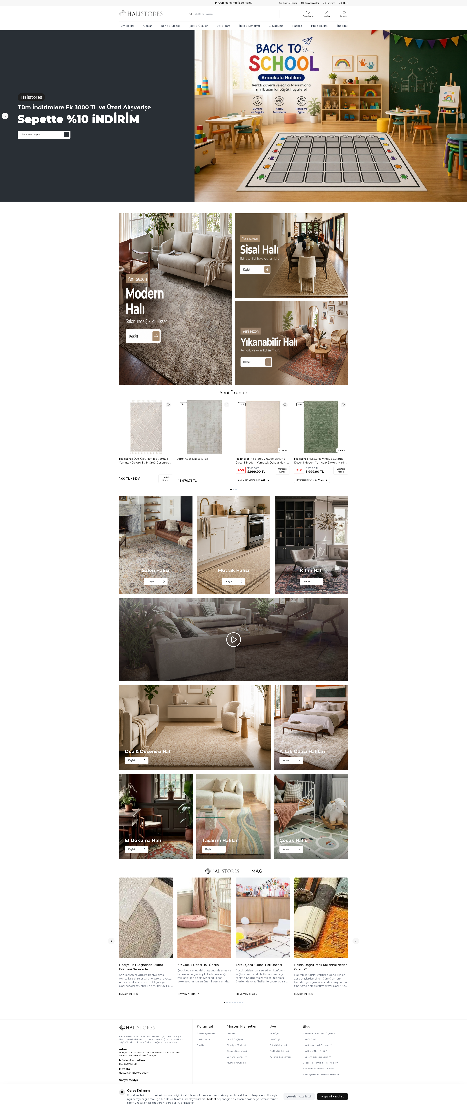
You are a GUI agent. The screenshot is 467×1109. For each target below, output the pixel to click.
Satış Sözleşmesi (278, 1045)
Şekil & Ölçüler (198, 26)
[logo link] (141, 13)
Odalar (147, 26)
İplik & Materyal (249, 26)
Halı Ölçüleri (309, 1039)
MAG (256, 871)
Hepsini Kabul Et (332, 1096)
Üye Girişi (275, 1039)
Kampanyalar (312, 3)
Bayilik (200, 1045)
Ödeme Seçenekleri (237, 1051)
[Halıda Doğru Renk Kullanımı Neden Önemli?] (321, 918)
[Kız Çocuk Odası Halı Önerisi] (204, 918)
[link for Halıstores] (233, 116)
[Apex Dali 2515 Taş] (204, 427)
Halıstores (126, 458)
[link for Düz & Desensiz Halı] (195, 727)
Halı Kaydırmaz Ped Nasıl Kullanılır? (321, 1074)
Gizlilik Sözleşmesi (279, 1051)
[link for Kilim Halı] (311, 545)
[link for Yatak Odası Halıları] (311, 727)
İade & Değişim (235, 1039)
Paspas (297, 26)
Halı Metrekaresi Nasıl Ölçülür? (319, 1033)
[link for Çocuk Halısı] (311, 816)
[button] (5, 116)
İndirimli (342, 26)
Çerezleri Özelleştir (299, 1096)
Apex (181, 458)
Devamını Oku (128, 994)
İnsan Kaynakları (206, 1033)
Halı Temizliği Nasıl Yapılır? (317, 1056)
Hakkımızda (203, 1039)
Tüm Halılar (126, 26)
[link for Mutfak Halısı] (233, 545)
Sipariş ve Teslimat (236, 1045)
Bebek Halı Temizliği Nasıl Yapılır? (320, 1062)
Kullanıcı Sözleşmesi (280, 1056)
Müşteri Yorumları (236, 1062)
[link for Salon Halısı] (155, 545)
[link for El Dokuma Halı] (156, 816)
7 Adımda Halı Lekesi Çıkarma (318, 1068)
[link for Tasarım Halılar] (233, 816)
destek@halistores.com (134, 1072)
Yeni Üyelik (275, 1033)
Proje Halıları (319, 26)
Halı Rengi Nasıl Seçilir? (315, 1051)
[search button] (191, 14)
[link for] (175, 299)
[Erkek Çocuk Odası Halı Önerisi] (263, 918)
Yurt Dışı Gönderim (237, 1056)
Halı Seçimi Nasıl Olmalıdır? (317, 1045)
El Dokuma (276, 26)
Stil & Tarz (223, 26)
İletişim (331, 3)
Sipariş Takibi (290, 3)
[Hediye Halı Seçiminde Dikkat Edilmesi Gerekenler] (146, 918)
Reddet (211, 1099)
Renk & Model (170, 26)
